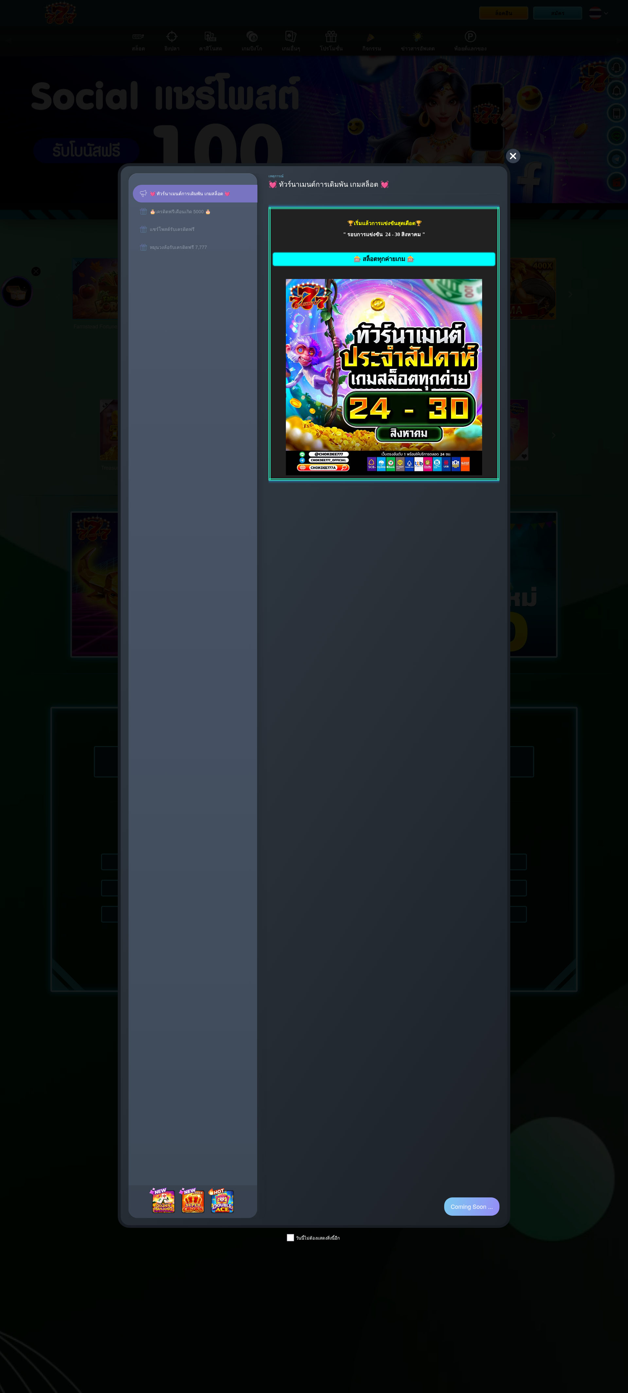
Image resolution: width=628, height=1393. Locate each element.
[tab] (195, 194)
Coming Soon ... (472, 1206)
